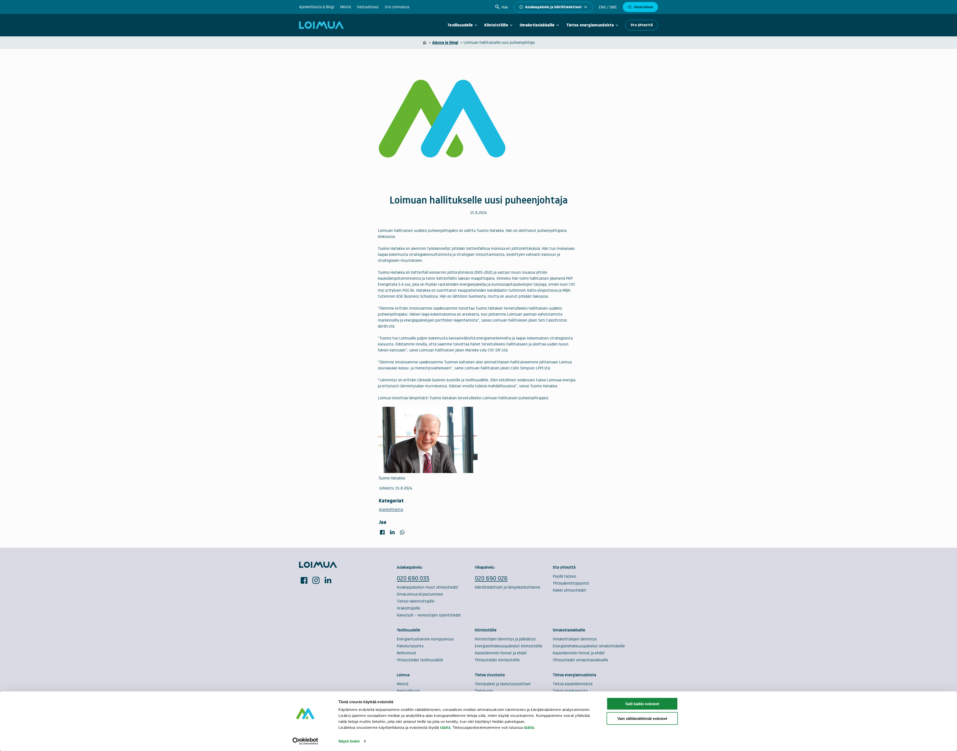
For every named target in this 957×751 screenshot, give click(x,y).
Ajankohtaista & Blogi (316, 6)
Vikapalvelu (484, 567)
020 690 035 (413, 578)
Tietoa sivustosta (490, 675)
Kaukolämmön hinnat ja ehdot (501, 652)
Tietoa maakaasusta (570, 690)
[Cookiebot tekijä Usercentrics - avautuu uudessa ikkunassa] (305, 741)
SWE (612, 6)
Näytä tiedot (349, 741)
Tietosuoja (484, 690)
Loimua (403, 675)
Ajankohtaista (391, 509)
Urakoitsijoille (408, 608)
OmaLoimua (643, 6)
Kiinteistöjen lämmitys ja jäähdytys (505, 638)
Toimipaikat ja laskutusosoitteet (503, 683)
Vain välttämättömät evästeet (642, 718)
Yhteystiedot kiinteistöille (497, 659)
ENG (602, 6)
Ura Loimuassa (397, 6)
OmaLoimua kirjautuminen (420, 594)
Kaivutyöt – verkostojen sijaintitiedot (429, 615)
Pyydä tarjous (564, 576)
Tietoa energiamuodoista (590, 25)
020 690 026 (491, 578)
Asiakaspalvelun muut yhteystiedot (427, 587)
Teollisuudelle (460, 25)
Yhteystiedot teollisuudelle (420, 659)
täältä (445, 727)
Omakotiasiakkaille (537, 25)
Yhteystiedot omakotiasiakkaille (580, 659)
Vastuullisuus (368, 6)
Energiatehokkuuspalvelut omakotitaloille (589, 645)
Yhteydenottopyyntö (571, 583)
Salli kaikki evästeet (642, 704)
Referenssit (406, 652)
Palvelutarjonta (410, 645)
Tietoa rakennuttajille (415, 601)
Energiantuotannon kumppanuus (425, 638)
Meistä (345, 6)
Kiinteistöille (496, 25)
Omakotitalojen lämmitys (575, 638)
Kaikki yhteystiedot (569, 590)
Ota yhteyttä (642, 24)
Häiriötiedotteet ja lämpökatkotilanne (507, 587)
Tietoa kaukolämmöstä (572, 683)
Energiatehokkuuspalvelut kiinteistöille (508, 645)
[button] (501, 7)
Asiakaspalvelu (409, 567)
